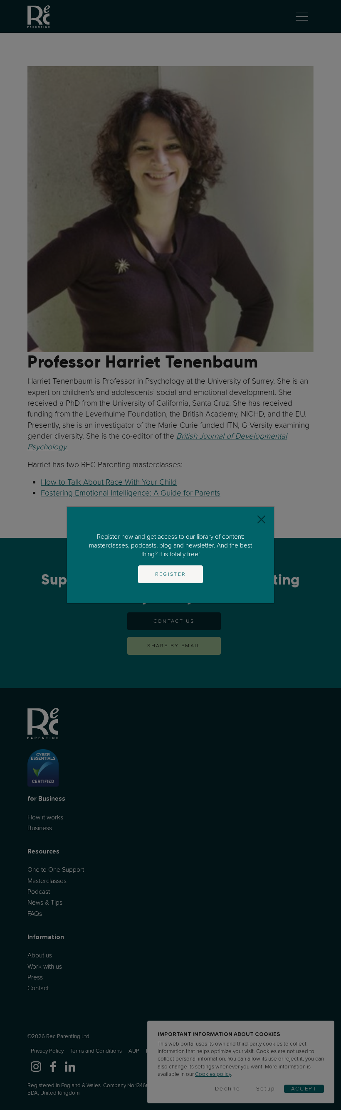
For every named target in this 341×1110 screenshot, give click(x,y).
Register (170, 574)
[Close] (261, 519)
